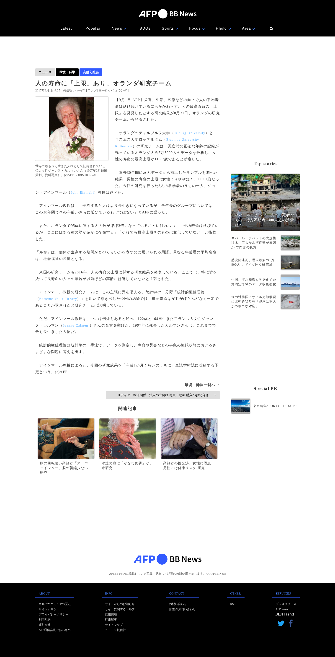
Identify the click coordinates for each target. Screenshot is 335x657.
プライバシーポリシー (53, 614)
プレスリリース (286, 604)
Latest (66, 28)
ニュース (45, 72)
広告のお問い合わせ (182, 609)
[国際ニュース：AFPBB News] (167, 13)
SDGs (144, 28)
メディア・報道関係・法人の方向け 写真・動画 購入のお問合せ (166, 395)
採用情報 (111, 614)
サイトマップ (114, 624)
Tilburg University (189, 133)
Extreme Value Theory (58, 299)
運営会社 (45, 624)
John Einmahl (82, 192)
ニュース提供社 (115, 630)
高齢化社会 (91, 72)
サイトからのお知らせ (120, 604)
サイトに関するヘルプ (120, 609)
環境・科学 (67, 72)
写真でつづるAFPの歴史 (55, 604)
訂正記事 (111, 619)
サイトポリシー (49, 609)
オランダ (121, 90)
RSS (232, 604)
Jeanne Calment (76, 325)
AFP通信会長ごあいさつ (55, 630)
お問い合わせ (178, 604)
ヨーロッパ (106, 90)
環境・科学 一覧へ (202, 385)
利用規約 (45, 619)
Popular (92, 28)
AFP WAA (282, 609)
